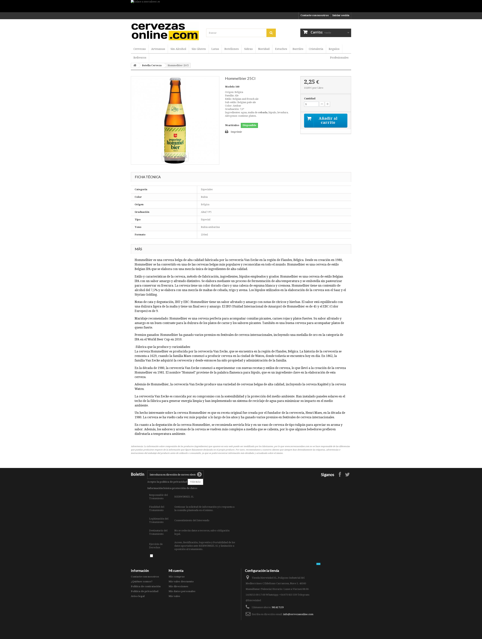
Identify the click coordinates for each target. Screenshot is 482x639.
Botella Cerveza (152, 65)
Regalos (334, 49)
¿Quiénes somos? (142, 581)
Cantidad (309, 98)
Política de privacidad (144, 591)
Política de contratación (146, 586)
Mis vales (174, 596)
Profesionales (339, 57)
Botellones (231, 49)
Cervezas (139, 49)
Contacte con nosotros (314, 15)
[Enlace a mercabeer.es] (241, 6)
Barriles (298, 49)
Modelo (230, 86)
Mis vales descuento (181, 581)
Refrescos (139, 57)
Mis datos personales (182, 591)
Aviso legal (138, 596)
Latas (215, 49)
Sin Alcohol (178, 49)
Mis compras (177, 576)
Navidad (264, 49)
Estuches (281, 49)
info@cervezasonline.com (298, 614)
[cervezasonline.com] (166, 31)
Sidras (248, 49)
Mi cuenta (176, 570)
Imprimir (236, 131)
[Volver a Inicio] (134, 65)
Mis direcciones (178, 586)
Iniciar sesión (340, 15)
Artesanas (158, 49)
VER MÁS (195, 481)
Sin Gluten (199, 49)
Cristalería (316, 49)
